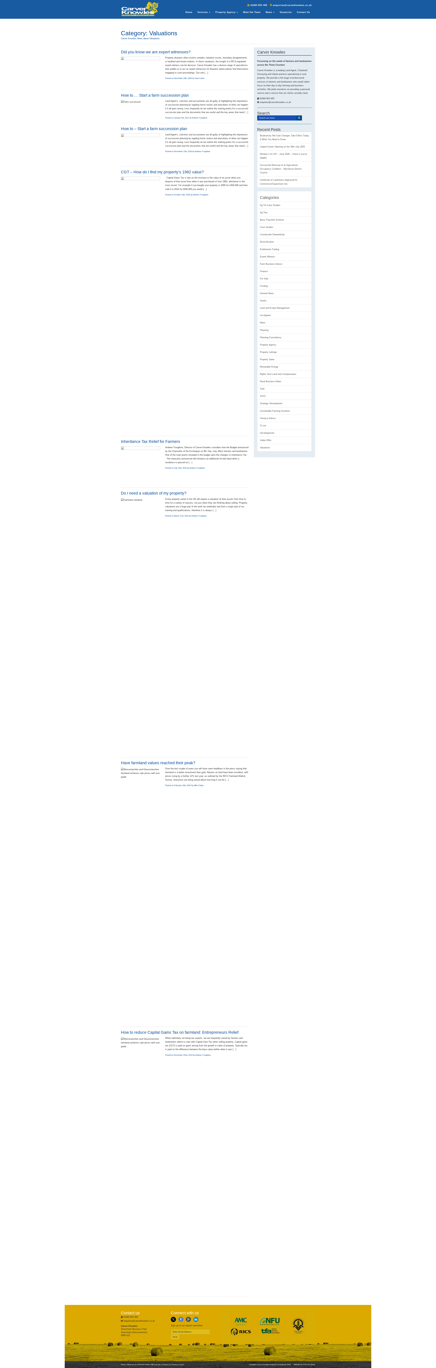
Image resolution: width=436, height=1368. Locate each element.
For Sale (264, 278)
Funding (264, 286)
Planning (264, 330)
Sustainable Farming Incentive (275, 411)
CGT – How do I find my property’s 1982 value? (162, 172)
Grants (263, 300)
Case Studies (266, 227)
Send (175, 1337)
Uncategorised (267, 433)
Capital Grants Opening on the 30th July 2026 (282, 146)
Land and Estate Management (275, 308)
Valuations (265, 447)
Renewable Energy (269, 366)
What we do (131, 1364)
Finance (264, 271)
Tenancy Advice (268, 418)
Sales (144, 1364)
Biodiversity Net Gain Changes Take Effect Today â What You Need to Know (284, 137)
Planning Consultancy (270, 337)
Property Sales (267, 359)
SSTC (263, 396)
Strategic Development (271, 403)
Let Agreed (265, 315)
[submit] (299, 118)
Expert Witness (267, 256)
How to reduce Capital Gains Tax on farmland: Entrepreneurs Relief (179, 1032)
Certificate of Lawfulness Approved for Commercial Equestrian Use (278, 182)
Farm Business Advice (271, 264)
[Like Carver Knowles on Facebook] (180, 1319)
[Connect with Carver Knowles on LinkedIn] (195, 1319)
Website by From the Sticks (304, 1364)
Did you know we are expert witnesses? (156, 52)
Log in (181, 1364)
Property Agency (225, 12)
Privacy (175, 1364)
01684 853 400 (259, 5)
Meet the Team (252, 12)
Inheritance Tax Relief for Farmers (150, 441)
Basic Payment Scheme (272, 220)
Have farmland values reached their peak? (158, 763)
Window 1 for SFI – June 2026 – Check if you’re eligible (283, 156)
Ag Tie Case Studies (270, 205)
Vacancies (286, 12)
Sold (262, 388)
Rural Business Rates (270, 381)
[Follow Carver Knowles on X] (173, 1319)
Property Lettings (268, 352)
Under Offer (265, 440)
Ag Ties (264, 212)
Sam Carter (200, 78)
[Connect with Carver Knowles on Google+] (188, 1319)
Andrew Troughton (199, 118)
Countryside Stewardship (272, 234)
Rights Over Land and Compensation (278, 374)
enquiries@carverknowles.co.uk (292, 5)
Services (203, 12)
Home (188, 12)
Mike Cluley (199, 785)
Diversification (267, 242)
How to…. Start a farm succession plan (155, 95)
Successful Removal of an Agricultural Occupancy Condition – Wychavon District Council (281, 169)
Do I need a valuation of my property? (153, 493)
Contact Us (303, 12)
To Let (263, 425)
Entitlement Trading (269, 249)
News (269, 12)
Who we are (155, 1364)
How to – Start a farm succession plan (154, 128)
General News (267, 293)
